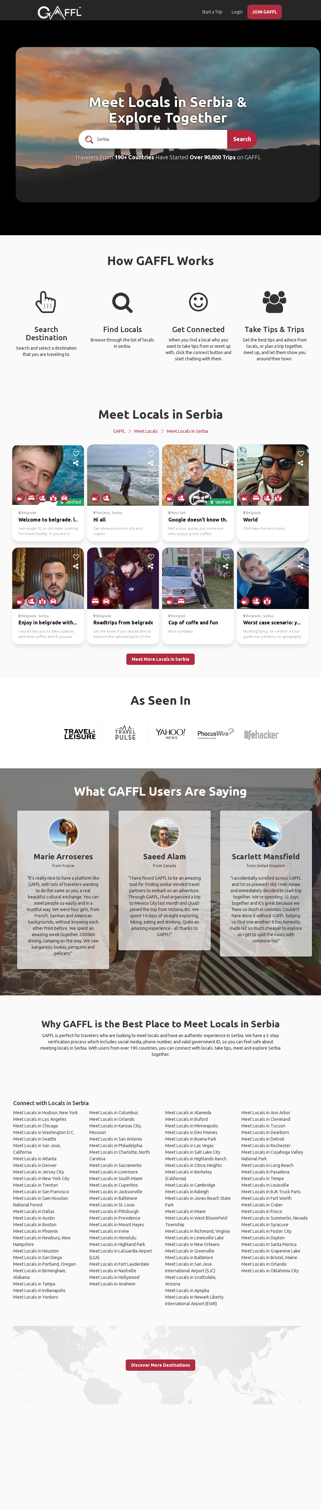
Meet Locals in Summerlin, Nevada (274, 1218)
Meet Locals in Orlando (111, 1119)
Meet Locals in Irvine (109, 1231)
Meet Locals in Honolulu (112, 1237)
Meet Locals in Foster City (266, 1231)
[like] (76, 453)
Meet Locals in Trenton (35, 1185)
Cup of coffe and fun (193, 622)
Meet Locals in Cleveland (265, 1119)
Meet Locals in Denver (35, 1165)
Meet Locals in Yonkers (35, 1297)
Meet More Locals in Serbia (160, 659)
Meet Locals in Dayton (263, 1237)
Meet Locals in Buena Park (190, 1139)
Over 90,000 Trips (213, 157)
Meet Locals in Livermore (113, 1171)
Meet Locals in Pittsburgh (114, 1211)
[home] (59, 12)
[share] (76, 463)
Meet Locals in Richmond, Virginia (197, 1231)
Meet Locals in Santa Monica (269, 1244)
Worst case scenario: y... (272, 622)
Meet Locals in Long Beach (267, 1165)
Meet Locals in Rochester (266, 1145)
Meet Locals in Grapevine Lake (270, 1250)
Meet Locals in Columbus (113, 1112)
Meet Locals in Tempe (262, 1178)
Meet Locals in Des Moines (191, 1132)
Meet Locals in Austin (34, 1218)
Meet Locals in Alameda (188, 1112)
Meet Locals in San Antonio (115, 1139)
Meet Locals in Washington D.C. (44, 1132)
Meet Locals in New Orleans (192, 1244)
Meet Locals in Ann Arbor (265, 1112)
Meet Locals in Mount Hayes (116, 1224)
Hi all (99, 519)
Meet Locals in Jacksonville (116, 1191)
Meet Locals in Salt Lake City (192, 1152)
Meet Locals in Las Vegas (189, 1145)
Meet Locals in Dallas (34, 1211)
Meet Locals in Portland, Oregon (44, 1264)
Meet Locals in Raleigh (187, 1191)
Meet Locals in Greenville (189, 1250)
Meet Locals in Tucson (263, 1125)
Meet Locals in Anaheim (112, 1283)
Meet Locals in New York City (41, 1178)
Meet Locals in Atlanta (34, 1158)
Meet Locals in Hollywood (114, 1277)
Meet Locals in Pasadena (265, 1171)
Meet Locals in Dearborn (265, 1132)
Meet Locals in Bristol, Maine (269, 1257)
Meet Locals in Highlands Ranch (196, 1158)
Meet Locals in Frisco (261, 1211)
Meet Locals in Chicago (35, 1125)
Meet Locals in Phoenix (35, 1231)
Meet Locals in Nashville (112, 1270)
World (250, 519)
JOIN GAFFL (264, 11)
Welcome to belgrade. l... (48, 519)
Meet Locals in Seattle (34, 1139)
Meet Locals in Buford (186, 1119)
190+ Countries (134, 157)
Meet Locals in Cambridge (190, 1185)
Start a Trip (212, 11)
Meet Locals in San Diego (37, 1257)
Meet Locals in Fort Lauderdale (119, 1264)
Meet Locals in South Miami (115, 1178)
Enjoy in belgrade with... (47, 622)
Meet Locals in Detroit (262, 1139)
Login (237, 11)
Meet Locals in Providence (114, 1218)
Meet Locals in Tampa (34, 1283)
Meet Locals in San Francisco (41, 1191)
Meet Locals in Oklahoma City (270, 1270)
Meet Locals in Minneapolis (191, 1125)
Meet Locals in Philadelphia (115, 1145)
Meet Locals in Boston (34, 1224)
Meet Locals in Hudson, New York (45, 1112)
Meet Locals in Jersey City (38, 1171)
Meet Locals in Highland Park (117, 1244)
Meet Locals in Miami (185, 1211)
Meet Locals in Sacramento (115, 1165)
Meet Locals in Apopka (187, 1290)
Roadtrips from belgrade (123, 622)
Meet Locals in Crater (262, 1204)
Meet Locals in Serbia (160, 414)
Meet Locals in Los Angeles (39, 1119)
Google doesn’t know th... (198, 519)
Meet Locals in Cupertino (113, 1185)
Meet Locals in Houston (36, 1250)
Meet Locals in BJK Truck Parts (271, 1191)
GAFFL (119, 431)
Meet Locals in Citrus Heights (193, 1165)
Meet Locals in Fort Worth (266, 1198)
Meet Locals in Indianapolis (39, 1290)
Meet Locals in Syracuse (264, 1224)
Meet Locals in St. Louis (112, 1204)
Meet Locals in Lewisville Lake (194, 1237)
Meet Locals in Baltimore (113, 1198)
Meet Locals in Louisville (265, 1185)
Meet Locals (146, 431)
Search (242, 139)
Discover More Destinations (160, 1365)
